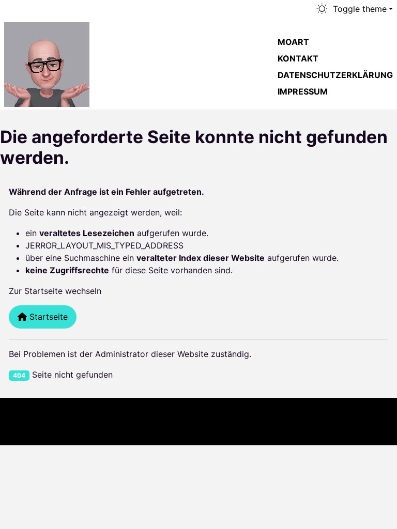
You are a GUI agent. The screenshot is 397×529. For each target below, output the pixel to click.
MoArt (293, 42)
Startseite (47, 317)
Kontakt (298, 58)
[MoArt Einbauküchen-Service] (46, 63)
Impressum (303, 91)
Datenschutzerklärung (335, 75)
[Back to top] (369, 421)
